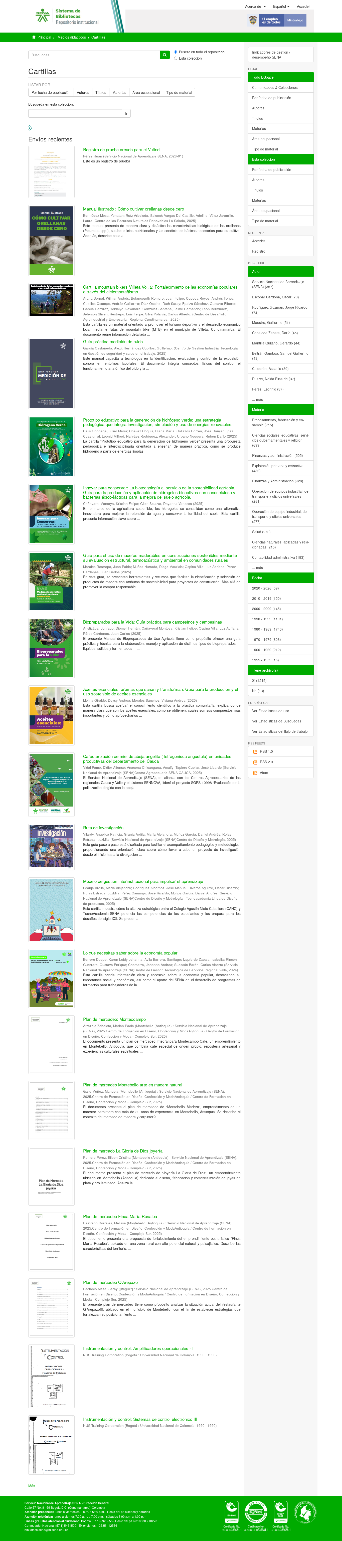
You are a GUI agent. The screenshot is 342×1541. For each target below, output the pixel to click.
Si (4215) (259, 680)
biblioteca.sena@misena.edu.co (46, 1529)
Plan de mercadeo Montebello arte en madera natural (132, 1084)
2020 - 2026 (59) (265, 588)
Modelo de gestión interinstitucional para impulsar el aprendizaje (143, 881)
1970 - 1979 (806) (266, 639)
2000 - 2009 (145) (266, 608)
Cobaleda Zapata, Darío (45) (275, 332)
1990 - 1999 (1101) (267, 618)
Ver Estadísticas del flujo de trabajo (280, 731)
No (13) (258, 690)
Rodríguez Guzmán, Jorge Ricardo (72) (279, 310)
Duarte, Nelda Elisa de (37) (273, 378)
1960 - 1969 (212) (266, 649)
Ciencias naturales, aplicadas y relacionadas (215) (280, 544)
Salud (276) (261, 531)
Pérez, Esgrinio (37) (268, 389)
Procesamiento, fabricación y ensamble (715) (278, 422)
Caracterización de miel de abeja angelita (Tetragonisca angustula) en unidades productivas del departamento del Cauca (157, 758)
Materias (119, 92)
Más (31, 1485)
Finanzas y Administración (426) (277, 480)
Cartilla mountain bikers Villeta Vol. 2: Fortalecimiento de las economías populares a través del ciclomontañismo (160, 289)
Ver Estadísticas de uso (270, 710)
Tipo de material (179, 92)
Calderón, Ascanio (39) (270, 368)
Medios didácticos (72, 37)
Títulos (100, 92)
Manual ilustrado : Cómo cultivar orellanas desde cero (133, 209)
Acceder (258, 240)
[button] (255, 6)
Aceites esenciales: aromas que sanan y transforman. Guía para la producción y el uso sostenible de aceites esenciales (160, 691)
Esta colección (190, 58)
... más (257, 399)
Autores (83, 92)
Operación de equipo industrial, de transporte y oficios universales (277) (279, 516)
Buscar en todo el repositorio (202, 51)
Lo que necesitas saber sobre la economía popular (130, 952)
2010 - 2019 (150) (266, 598)
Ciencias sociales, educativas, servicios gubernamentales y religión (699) (280, 440)
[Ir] (165, 55)
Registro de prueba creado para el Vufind (121, 149)
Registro (258, 251)
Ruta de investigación (103, 827)
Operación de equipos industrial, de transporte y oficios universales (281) (280, 496)
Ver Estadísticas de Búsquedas (276, 720)
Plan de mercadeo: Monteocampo (114, 1019)
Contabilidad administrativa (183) (278, 557)
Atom (264, 772)
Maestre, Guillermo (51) (271, 322)
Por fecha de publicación (51, 92)
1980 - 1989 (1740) (267, 629)
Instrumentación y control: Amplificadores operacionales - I (138, 1348)
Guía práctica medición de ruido (113, 341)
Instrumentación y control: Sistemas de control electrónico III (140, 1419)
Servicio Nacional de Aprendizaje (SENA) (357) (278, 284)
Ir (126, 113)
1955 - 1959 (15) (265, 659)
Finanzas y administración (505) (277, 455)
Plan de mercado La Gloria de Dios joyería (122, 1150)
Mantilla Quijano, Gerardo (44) (276, 342)
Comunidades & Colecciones (275, 87)
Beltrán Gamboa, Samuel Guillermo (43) (280, 356)
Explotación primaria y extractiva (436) (277, 468)
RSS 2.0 (266, 761)
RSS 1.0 (266, 751)
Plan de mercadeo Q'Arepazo (110, 1282)
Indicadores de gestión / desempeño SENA (271, 55)
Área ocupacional (146, 92)
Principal (44, 37)
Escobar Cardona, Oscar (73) (275, 296)
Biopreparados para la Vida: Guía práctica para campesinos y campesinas (152, 622)
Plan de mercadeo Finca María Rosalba (120, 1216)
